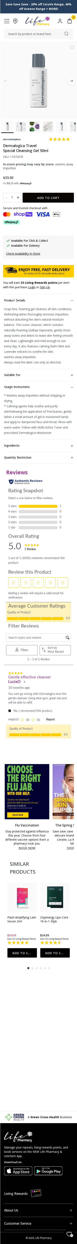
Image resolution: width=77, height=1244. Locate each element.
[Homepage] (37, 21)
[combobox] (38, 34)
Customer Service (17, 1223)
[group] (22, 920)
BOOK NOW (27, 848)
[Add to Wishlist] (72, 47)
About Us (11, 1210)
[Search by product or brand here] (66, 33)
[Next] (71, 80)
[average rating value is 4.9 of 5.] (18, 943)
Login (31, 287)
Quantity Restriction (17, 457)
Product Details (14, 300)
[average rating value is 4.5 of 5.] (51, 943)
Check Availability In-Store (23, 254)
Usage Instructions (17, 387)
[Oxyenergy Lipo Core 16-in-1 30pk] (55, 897)
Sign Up (45, 287)
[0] (69, 21)
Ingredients (12, 445)
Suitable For (12, 375)
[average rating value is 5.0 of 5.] (60, 139)
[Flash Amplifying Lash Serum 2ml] (22, 897)
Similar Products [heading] (23, 867)
